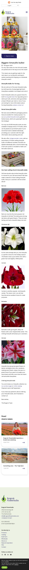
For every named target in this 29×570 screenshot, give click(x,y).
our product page (6, 386)
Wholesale (4, 539)
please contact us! (18, 105)
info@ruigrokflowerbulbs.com (10, 516)
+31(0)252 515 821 (6, 518)
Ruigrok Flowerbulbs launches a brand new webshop (13, 439)
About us (4, 541)
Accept (4, 567)
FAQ (2, 545)
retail (13, 97)
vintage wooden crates (16, 138)
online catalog (18, 386)
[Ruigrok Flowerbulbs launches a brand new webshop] (14, 428)
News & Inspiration (7, 543)
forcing (7, 97)
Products (4, 533)
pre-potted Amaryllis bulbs (11, 117)
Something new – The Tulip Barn (13, 466)
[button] (27, 12)
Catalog (3, 535)
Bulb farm (4, 537)
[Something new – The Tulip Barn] (14, 456)
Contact (3, 547)
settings (16, 564)
